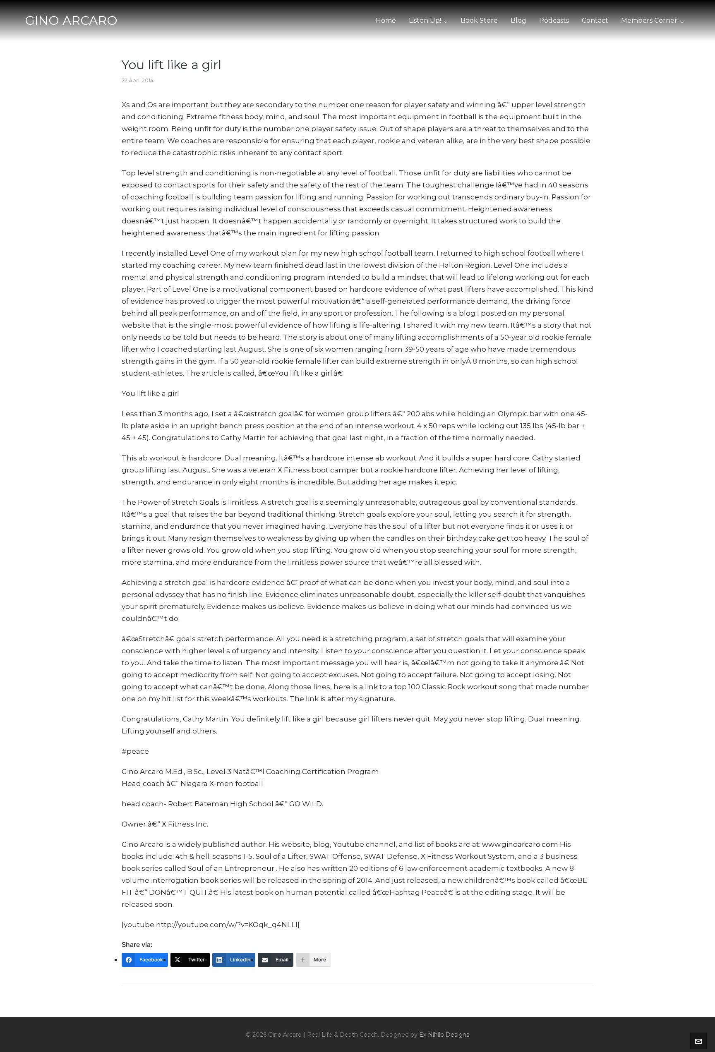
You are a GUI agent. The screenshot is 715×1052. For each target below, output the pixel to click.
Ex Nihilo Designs (444, 1034)
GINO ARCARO (71, 20)
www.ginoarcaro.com (520, 844)
